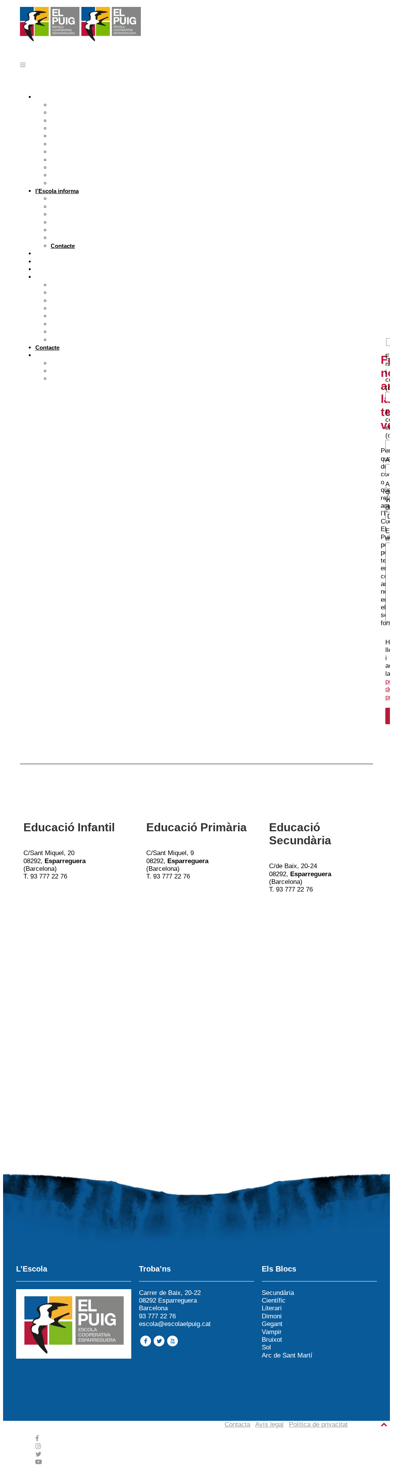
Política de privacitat (318, 1424)
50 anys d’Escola (73, 120)
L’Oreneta (64, 285)
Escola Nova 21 (71, 144)
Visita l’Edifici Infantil (79, 160)
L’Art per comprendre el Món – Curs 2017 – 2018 (115, 332)
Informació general (76, 222)
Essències (49, 97)
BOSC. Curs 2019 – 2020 (83, 316)
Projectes (48, 277)
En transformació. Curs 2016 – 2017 (98, 340)
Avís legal (269, 1424)
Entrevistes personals (80, 206)
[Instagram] (38, 1446)
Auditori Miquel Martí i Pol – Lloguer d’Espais (111, 237)
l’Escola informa (57, 191)
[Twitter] (38, 1454)
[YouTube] (38, 1462)
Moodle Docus (70, 378)
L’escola (62, 105)
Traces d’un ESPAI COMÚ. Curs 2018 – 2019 (109, 324)
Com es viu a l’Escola (79, 112)
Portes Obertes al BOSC (83, 183)
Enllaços (46, 355)
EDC (57, 363)
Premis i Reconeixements (85, 152)
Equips (60, 214)
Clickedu (62, 371)
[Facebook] (37, 1438)
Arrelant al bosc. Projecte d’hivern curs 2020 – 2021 (119, 308)
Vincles (60, 136)
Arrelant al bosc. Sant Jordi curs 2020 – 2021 (110, 300)
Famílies (46, 261)
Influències (65, 128)
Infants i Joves (54, 253)
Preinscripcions (72, 198)
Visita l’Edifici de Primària (85, 167)
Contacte (63, 246)
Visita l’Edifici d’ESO (78, 175)
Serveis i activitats (75, 230)
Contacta (237, 1424)
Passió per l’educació (63, 269)
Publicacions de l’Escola (83, 292)
